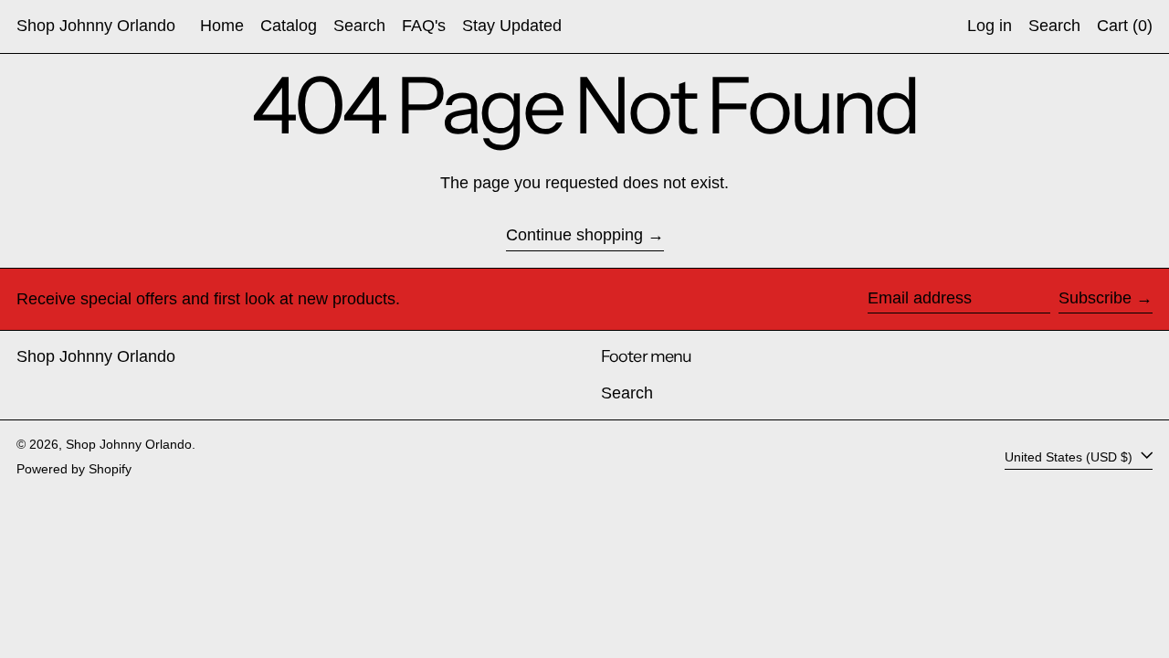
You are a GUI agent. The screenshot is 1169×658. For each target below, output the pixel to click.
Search (627, 393)
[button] (1054, 26)
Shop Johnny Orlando (95, 25)
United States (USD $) (1070, 456)
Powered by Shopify (74, 469)
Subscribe (1095, 298)
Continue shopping (574, 235)
